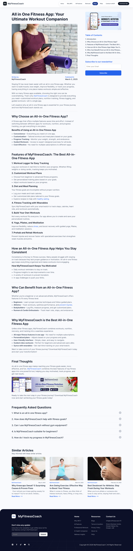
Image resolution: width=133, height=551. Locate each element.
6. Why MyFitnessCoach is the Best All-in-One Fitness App (103, 53)
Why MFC (69, 3)
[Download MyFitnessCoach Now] (45, 384)
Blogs (95, 3)
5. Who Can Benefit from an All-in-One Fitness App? (103, 50)
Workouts (87, 3)
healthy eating (43, 199)
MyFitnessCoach (41, 96)
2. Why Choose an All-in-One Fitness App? (101, 42)
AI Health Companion (81, 531)
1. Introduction (90, 39)
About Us (94, 531)
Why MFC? (77, 521)
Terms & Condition (97, 524)
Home (62, 3)
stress (35, 226)
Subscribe (103, 73)
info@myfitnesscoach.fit (113, 521)
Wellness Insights (79, 534)
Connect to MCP (110, 3)
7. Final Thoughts (91, 55)
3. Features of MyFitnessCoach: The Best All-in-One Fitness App (103, 44)
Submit (43, 534)
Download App (124, 3)
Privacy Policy (95, 527)
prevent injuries (65, 305)
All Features (79, 3)
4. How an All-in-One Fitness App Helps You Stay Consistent (103, 47)
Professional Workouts (81, 527)
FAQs (101, 3)
